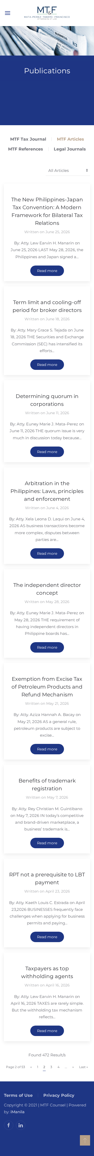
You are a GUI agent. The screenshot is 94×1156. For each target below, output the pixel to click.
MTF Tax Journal (28, 139)
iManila (17, 1111)
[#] (85, 1140)
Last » (83, 1067)
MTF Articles (70, 139)
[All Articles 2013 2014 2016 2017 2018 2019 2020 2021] (68, 171)
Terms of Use (18, 1095)
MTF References (25, 149)
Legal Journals (70, 149)
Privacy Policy (58, 1095)
